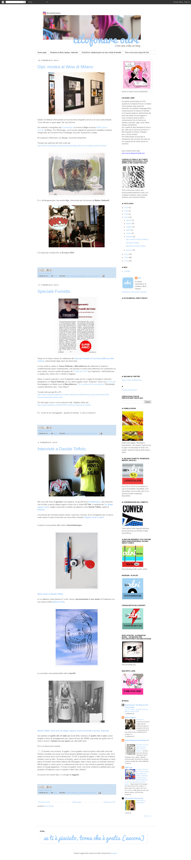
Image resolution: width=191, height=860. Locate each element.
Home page (42, 53)
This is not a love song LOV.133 (137, 53)
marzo (128, 233)
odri (139, 278)
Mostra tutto (147, 816)
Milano (84, 276)
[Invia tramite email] (39, 270)
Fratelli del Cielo (80, 371)
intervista (92, 792)
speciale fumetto (91, 433)
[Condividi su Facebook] (47, 270)
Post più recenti (44, 802)
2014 (126, 217)
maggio (129, 227)
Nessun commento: (45, 273)
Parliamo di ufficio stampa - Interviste (64, 53)
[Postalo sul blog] (42, 270)
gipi (80, 276)
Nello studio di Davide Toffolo (50, 594)
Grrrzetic (110, 382)
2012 (126, 258)
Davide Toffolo (71, 792)
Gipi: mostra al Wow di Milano (65, 66)
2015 (126, 214)
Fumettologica (68, 127)
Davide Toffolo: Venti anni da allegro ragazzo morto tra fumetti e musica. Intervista (73, 731)
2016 (126, 211)
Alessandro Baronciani (134, 798)
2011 (126, 261)
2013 (126, 254)
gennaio (129, 250)
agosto (129, 220)
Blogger (114, 853)
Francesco (140, 719)
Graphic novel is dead (93, 517)
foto (67, 276)
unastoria (96, 276)
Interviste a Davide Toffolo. (62, 449)
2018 (126, 207)
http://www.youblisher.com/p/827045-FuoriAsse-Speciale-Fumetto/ (64, 405)
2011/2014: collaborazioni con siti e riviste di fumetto (101, 53)
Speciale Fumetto (53, 291)
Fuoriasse (74, 433)
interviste (82, 433)
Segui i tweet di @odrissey (132, 380)
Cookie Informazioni (129, 390)
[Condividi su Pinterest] (50, 270)
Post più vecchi (109, 802)
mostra (89, 276)
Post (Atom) (49, 806)
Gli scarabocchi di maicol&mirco (91, 384)
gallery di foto (59, 602)
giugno (129, 223)
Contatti (127, 271)
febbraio (129, 237)
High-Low (128, 767)
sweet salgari (130, 717)
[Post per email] (102, 276)
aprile (128, 230)
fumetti (68, 433)
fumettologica (73, 276)
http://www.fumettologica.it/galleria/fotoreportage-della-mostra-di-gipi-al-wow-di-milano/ (72, 146)
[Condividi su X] (45, 270)
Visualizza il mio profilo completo (134, 292)
